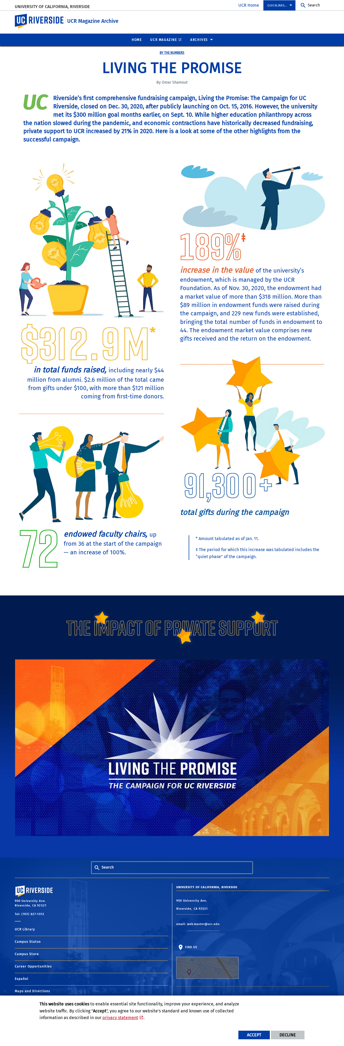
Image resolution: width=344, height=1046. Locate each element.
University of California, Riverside (52, 6)
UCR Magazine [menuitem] (163, 40)
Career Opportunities (33, 966)
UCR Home (248, 5)
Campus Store (27, 954)
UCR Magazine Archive (93, 21)
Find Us (191, 947)
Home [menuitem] (137, 40)
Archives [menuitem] (199, 40)
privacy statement (120, 1017)
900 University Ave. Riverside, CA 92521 (192, 905)
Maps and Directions (32, 991)
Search (314, 5)
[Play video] (172, 749)
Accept (254, 1034)
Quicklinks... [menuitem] (277, 5)
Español (21, 979)
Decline (288, 1034)
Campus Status (28, 942)
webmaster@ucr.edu (203, 924)
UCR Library (25, 929)
